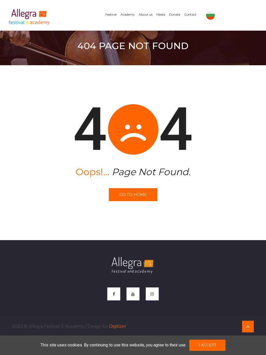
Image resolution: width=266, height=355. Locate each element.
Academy (128, 14)
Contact (190, 14)
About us (145, 14)
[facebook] (113, 293)
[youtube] (133, 293)
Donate (174, 14)
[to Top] (248, 326)
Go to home (133, 194)
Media (160, 14)
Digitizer (117, 326)
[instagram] (152, 293)
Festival (111, 14)
